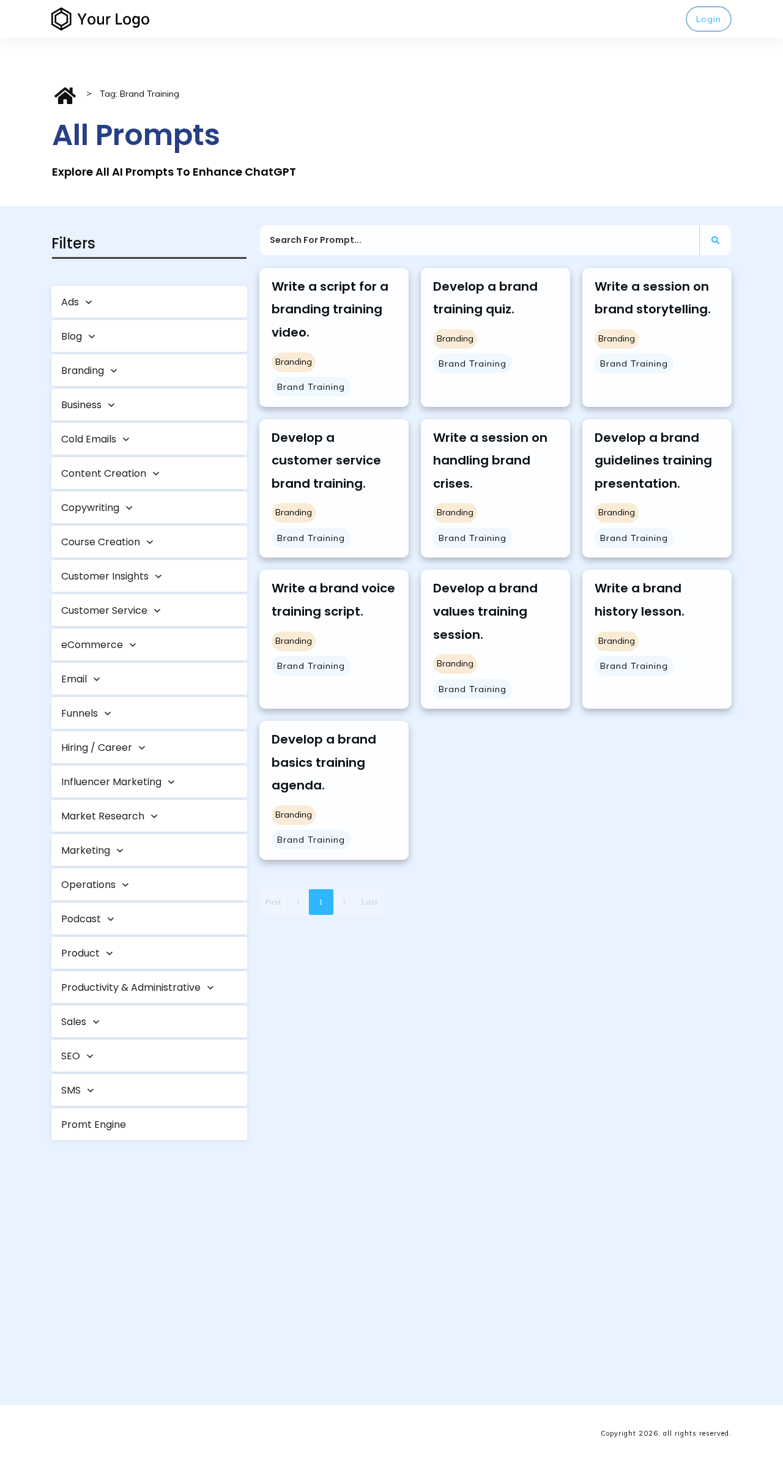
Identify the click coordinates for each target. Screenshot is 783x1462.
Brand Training (311, 386)
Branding (293, 361)
